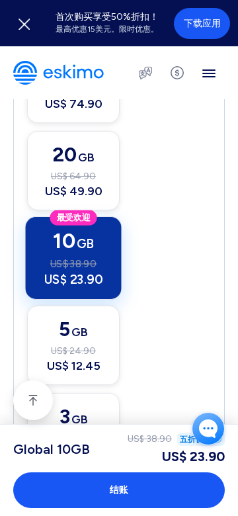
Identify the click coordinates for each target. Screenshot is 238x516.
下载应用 (202, 23)
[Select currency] (177, 73)
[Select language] (145, 73)
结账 (119, 489)
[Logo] (58, 73)
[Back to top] (33, 400)
